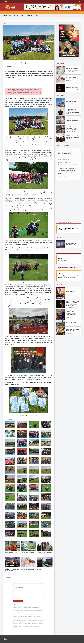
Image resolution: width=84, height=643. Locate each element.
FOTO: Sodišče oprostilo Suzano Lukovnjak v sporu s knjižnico (72, 137)
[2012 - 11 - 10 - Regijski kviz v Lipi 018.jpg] (34, 507)
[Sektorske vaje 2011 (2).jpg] (11, 525)
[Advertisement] (69, 200)
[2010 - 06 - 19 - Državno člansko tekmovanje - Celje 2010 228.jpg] (46, 452)
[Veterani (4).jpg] (46, 534)
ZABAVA (36, 15)
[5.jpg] (11, 434)
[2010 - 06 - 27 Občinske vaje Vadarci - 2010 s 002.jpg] (11, 461)
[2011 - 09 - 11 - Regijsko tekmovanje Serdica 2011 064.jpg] (46, 479)
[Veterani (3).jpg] (34, 534)
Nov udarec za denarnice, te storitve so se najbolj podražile (72, 79)
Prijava (5, 1)
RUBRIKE (16, 12)
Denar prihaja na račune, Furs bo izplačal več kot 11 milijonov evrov (72, 70)
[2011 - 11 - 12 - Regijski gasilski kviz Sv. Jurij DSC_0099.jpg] (23, 488)
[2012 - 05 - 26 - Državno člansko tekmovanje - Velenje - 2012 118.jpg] (11, 498)
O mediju (63, 639)
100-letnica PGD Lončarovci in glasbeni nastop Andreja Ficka (71, 313)
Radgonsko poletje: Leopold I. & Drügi (71, 292)
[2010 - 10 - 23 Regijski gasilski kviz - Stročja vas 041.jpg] (46, 461)
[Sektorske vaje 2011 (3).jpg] (23, 525)
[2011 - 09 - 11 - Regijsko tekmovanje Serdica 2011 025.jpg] (34, 479)
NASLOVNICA (6, 12)
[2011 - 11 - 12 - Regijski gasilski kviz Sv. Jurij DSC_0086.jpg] (11, 488)
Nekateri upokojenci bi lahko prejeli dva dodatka (72, 119)
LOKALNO (5, 15)
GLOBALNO (10, 15)
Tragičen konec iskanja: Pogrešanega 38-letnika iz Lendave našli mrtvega (72, 87)
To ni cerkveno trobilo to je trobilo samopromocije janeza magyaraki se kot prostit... (68, 172)
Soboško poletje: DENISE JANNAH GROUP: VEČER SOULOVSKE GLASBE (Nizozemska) (72, 303)
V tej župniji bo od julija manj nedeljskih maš (71, 102)
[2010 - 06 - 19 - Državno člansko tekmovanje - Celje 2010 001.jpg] (23, 452)
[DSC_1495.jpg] (34, 516)
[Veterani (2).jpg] (23, 534)
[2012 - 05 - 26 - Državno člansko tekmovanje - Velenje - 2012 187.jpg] (34, 498)
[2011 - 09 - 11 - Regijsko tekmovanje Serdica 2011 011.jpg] (23, 479)
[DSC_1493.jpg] (11, 425)
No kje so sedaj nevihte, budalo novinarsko (68, 165)
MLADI (32, 15)
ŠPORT (20, 12)
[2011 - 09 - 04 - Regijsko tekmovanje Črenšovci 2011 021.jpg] (23, 470)
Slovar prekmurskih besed (64, 252)
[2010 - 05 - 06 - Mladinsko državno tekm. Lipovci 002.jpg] (34, 443)
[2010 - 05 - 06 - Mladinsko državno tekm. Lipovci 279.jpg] (46, 443)
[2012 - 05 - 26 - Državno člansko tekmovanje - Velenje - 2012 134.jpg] (34, 425)
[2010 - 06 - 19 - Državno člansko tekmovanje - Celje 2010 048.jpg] (34, 452)
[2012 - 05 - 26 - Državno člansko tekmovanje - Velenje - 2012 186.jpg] (23, 498)
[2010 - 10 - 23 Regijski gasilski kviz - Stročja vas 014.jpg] (23, 461)
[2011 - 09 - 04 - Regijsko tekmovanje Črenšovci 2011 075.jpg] (46, 470)
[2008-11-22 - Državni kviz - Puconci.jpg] (23, 434)
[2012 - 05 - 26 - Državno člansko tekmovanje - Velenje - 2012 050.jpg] (46, 488)
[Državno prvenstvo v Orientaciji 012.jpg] (23, 516)
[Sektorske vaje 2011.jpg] (46, 525)
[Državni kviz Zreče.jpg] (11, 516)
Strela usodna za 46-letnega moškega (71, 244)
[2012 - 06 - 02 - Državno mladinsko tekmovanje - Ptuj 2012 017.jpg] (46, 498)
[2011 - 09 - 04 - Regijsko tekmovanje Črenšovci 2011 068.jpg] (34, 470)
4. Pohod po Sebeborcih (72, 322)
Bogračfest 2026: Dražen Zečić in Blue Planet (72, 330)
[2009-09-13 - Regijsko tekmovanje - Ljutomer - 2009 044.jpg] (34, 434)
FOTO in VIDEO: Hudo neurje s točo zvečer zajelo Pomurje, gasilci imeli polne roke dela (71, 129)
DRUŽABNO (25, 12)
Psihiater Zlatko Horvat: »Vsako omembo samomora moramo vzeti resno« (72, 111)
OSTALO (30, 12)
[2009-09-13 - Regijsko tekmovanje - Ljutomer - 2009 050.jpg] (11, 443)
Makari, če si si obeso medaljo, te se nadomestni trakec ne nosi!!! (67, 152)
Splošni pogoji (68, 639)
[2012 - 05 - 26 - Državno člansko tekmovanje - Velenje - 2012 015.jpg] (34, 488)
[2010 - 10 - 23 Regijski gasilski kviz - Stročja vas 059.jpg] (11, 470)
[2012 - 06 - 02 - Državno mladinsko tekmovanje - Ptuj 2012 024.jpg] (23, 425)
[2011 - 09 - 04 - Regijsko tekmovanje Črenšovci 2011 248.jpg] (11, 479)
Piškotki (73, 639)
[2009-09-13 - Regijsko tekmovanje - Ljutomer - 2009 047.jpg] (46, 434)
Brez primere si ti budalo (64, 159)
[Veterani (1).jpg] (11, 534)
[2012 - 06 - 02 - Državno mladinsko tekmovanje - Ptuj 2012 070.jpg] (23, 507)
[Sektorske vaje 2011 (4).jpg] (34, 525)
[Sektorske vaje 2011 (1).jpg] (46, 516)
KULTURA (29, 15)
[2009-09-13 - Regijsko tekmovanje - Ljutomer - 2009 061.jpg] (23, 443)
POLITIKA (16, 15)
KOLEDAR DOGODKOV (37, 12)
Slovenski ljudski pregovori (64, 222)
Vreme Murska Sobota (48, 12)
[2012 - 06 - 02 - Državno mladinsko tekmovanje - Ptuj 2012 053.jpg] (11, 507)
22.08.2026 (79, 12)
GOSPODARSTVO (22, 15)
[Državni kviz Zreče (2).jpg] (46, 507)
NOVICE (11, 12)
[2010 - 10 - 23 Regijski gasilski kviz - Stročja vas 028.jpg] (34, 461)
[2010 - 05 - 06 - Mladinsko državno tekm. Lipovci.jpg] (11, 452)
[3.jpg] (46, 425)
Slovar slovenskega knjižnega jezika (66, 267)
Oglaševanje (78, 639)
